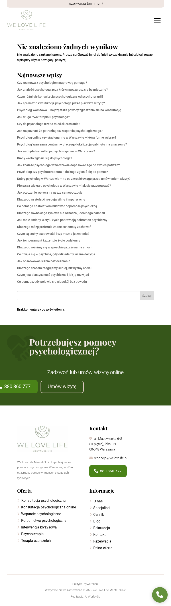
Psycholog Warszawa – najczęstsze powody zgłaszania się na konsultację (69, 110)
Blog (96, 521)
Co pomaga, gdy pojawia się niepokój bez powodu (52, 281)
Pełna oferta (102, 548)
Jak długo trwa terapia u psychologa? (43, 117)
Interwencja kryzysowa (38, 527)
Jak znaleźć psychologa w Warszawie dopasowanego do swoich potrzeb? (68, 165)
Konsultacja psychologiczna (43, 500)
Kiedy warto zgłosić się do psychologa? (44, 158)
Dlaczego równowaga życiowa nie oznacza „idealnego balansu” (61, 213)
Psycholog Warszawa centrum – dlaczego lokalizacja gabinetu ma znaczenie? (72, 144)
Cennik (98, 514)
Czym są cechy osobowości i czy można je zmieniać (53, 233)
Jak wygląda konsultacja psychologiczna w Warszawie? (56, 151)
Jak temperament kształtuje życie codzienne (48, 240)
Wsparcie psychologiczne (40, 514)
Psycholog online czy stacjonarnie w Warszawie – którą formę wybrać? (66, 137)
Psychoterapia (32, 534)
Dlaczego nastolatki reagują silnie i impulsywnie (51, 199)
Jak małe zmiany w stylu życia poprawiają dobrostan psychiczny (62, 220)
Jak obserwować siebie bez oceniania (43, 261)
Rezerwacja (101, 541)
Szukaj (146, 295)
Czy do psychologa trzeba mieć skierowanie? (48, 124)
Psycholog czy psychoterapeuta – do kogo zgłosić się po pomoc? (62, 172)
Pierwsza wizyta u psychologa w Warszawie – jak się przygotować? (64, 185)
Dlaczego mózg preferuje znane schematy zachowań (54, 227)
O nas (98, 501)
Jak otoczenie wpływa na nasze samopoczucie (50, 192)
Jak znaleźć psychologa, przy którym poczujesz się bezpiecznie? (62, 89)
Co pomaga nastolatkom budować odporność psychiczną (57, 206)
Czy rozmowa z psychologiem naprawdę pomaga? (52, 82)
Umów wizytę (62, 386)
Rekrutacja (101, 528)
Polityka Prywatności (85, 584)
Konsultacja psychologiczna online (48, 507)
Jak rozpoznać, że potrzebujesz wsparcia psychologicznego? (60, 131)
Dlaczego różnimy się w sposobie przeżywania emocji (54, 247)
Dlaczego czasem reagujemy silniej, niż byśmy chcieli (54, 268)
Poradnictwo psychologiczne (43, 520)
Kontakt (99, 534)
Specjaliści (101, 508)
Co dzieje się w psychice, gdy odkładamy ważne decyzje (56, 254)
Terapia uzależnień (35, 540)
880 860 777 (110, 471)
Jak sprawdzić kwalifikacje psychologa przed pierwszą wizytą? (61, 103)
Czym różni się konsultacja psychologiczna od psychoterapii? (60, 96)
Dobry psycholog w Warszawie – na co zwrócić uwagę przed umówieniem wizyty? (73, 178)
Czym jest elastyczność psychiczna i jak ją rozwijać (53, 274)
